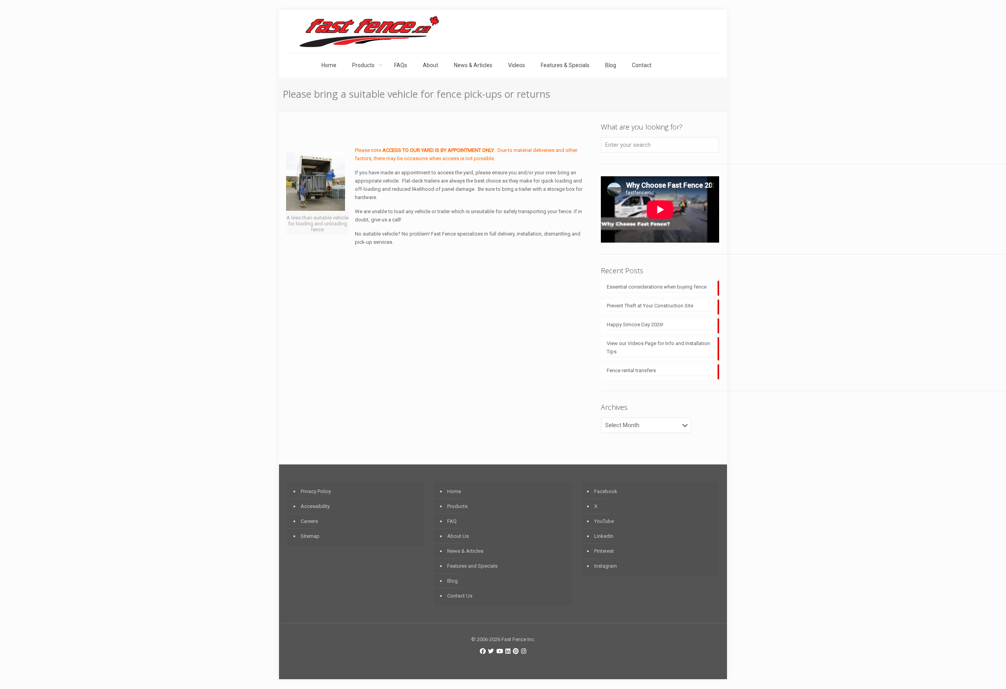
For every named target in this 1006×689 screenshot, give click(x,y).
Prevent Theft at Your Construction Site (650, 306)
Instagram (605, 566)
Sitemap (310, 536)
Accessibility (315, 506)
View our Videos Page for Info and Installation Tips (658, 347)
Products (457, 506)
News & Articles (465, 551)
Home (454, 491)
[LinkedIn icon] (507, 651)
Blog (452, 581)
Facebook (605, 491)
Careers (309, 521)
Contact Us (459, 596)
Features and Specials (472, 566)
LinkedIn (603, 536)
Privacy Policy (316, 491)
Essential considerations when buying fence (657, 287)
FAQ (452, 521)
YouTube (604, 521)
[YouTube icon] (499, 651)
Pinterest (604, 551)
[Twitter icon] (491, 651)
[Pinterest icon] (516, 651)
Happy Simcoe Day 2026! (635, 324)
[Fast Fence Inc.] (369, 31)
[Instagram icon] (523, 651)
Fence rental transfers (631, 370)
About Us (458, 536)
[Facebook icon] (483, 651)
